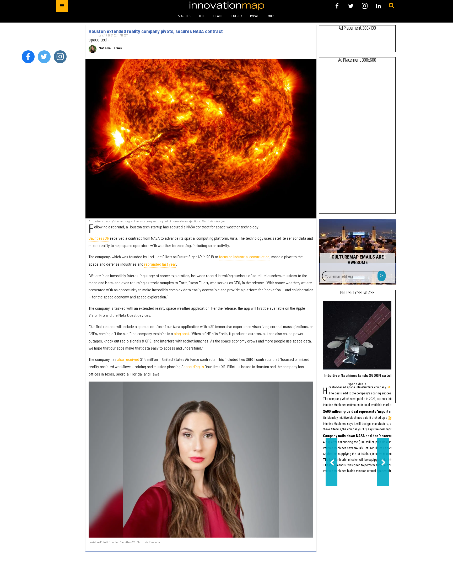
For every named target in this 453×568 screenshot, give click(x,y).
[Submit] (391, 6)
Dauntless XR (99, 237)
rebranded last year (160, 263)
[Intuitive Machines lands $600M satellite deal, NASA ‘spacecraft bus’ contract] (357, 335)
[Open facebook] (337, 5)
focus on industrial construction (244, 256)
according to (194, 366)
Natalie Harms (110, 48)
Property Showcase (357, 293)
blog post (181, 333)
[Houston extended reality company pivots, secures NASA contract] (200, 138)
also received (128, 359)
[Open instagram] (364, 5)
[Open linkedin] (378, 5)
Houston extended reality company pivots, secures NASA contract (156, 31)
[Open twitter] (351, 5)
